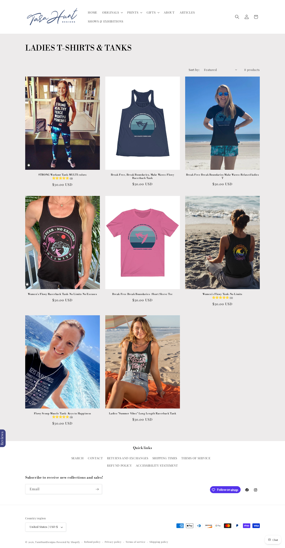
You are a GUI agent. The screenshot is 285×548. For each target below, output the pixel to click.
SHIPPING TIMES (164, 458)
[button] (112, 12)
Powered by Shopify (68, 542)
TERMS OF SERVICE (196, 458)
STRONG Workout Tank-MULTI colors (62, 176)
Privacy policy (113, 541)
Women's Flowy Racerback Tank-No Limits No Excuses (62, 294)
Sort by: (194, 70)
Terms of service (135, 541)
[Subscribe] (97, 489)
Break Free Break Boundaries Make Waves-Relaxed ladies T (222, 176)
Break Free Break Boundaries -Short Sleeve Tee (142, 294)
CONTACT (95, 458)
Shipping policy (158, 541)
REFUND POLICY (119, 465)
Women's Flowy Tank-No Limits (222, 296)
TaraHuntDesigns (45, 542)
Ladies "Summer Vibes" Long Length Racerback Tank (142, 413)
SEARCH (77, 458)
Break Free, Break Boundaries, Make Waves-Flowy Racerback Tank (142, 176)
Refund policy (92, 541)
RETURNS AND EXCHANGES (127, 458)
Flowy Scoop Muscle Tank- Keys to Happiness (62, 415)
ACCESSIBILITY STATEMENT (157, 465)
